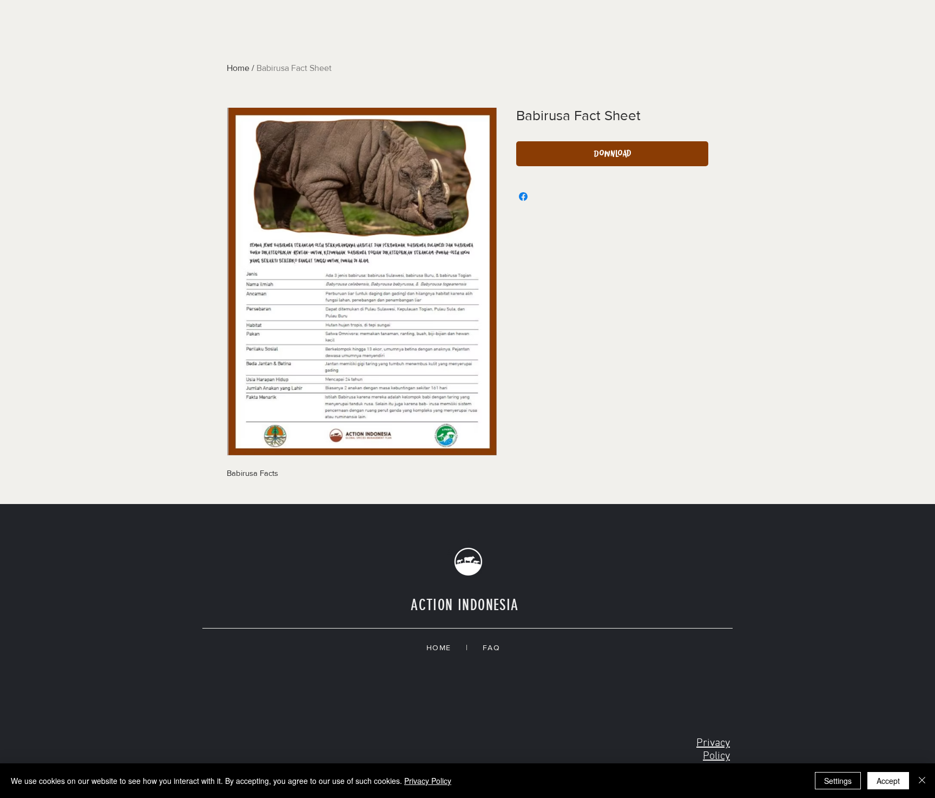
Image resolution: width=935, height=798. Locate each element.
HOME (446, 647)
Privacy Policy (427, 780)
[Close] (922, 780)
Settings (838, 780)
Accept (888, 780)
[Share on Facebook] (523, 196)
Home (238, 68)
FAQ (494, 647)
